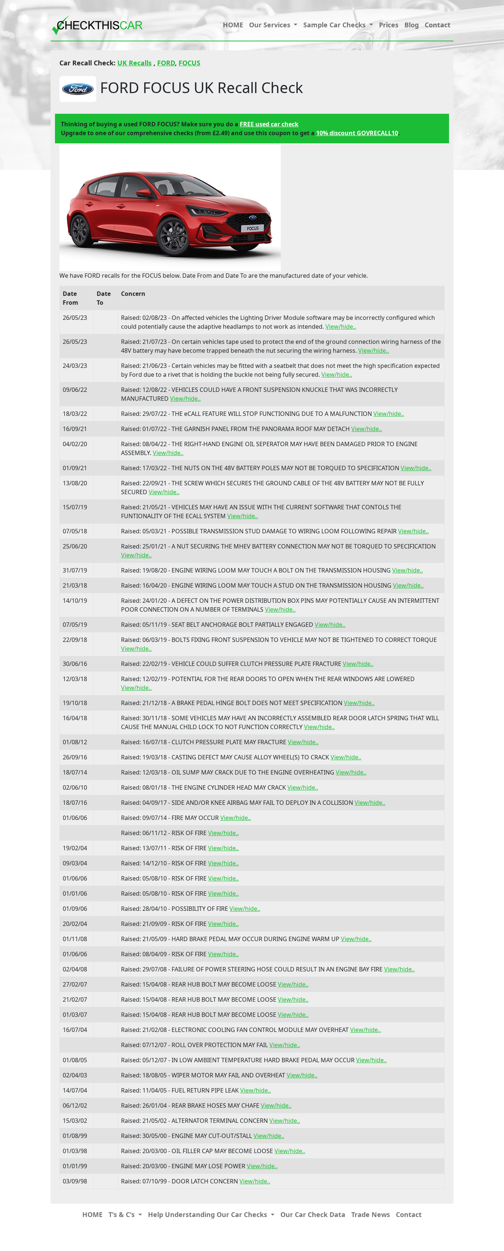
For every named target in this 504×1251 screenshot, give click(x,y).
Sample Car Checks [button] (335, 24)
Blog (411, 24)
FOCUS (189, 62)
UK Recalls (134, 62)
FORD (166, 62)
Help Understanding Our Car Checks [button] (208, 1214)
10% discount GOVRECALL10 (357, 133)
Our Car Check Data (312, 1214)
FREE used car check (269, 124)
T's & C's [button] (122, 1214)
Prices (388, 24)
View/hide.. (340, 326)
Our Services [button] (270, 24)
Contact (438, 24)
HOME (233, 24)
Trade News (370, 1214)
